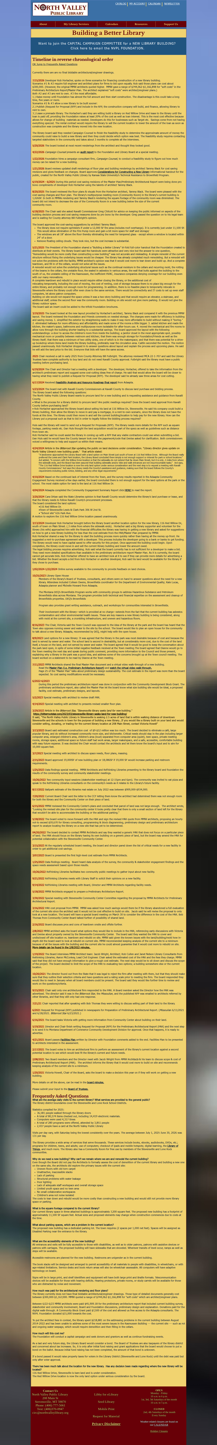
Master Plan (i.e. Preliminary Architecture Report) (76, 668)
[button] (43, 24)
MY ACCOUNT (137, 4)
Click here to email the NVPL (95, 48)
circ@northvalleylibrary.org (50, 1412)
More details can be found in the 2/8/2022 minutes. (61, 947)
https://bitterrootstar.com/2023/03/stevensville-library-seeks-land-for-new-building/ (80, 714)
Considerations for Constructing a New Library (123, 172)
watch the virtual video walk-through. (131, 668)
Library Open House (57, 576)
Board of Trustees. (78, 1089)
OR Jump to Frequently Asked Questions (54, 64)
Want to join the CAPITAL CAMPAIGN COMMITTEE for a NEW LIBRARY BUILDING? (107, 43)
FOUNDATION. (132, 48)
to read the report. (142, 490)
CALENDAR (161, 1424)
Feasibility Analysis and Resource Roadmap (80, 382)
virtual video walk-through (129, 665)
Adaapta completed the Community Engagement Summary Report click (85, 490)
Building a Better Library (108, 32)
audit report (87, 152)
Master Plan (88, 665)
